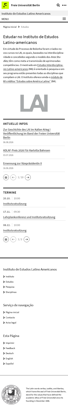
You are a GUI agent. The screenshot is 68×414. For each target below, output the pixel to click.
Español (10, 363)
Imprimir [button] (10, 342)
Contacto (10, 317)
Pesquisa (10, 286)
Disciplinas (11, 292)
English (9, 358)
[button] (6, 177)
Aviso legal (11, 322)
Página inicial (10, 26)
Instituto (10, 276)
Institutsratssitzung (14, 203)
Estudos (9, 281)
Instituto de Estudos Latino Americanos (26, 13)
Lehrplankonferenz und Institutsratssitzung (29, 217)
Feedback (10, 348)
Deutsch (10, 353)
